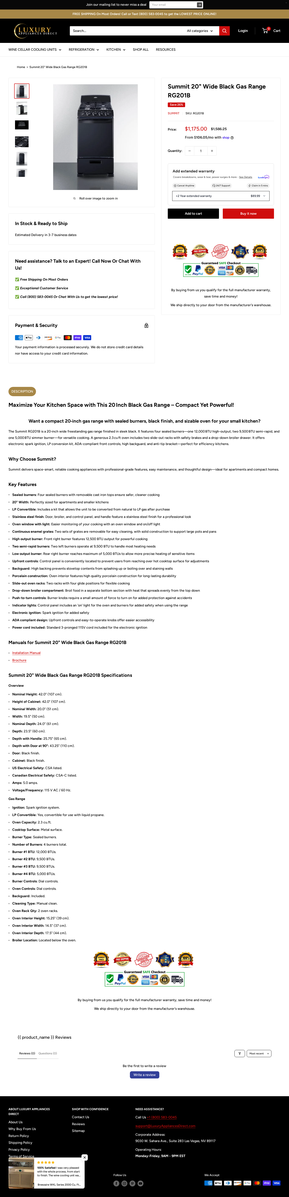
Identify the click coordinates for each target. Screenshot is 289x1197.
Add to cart (193, 214)
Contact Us (80, 1117)
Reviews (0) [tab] (27, 1053)
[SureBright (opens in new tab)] (263, 177)
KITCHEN (113, 50)
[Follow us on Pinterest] (132, 1183)
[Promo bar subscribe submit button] (199, 4)
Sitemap (78, 1131)
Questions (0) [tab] (48, 1053)
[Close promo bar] (286, 2)
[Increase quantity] (212, 150)
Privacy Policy (19, 1150)
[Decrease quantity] (189, 150)
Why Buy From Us (22, 1129)
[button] (84, 1157)
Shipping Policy (20, 1143)
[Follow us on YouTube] (140, 1183)
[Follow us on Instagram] (124, 1183)
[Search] (224, 30)
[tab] (22, 391)
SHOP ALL (141, 50)
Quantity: (175, 151)
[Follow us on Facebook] (116, 1183)
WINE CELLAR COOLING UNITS (32, 50)
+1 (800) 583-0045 (162, 1117)
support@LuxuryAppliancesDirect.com (165, 1126)
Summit (173, 113)
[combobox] (126, 30)
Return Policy (18, 1136)
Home (21, 67)
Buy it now (248, 214)
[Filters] (239, 1053)
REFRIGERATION (81, 50)
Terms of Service (21, 1156)
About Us (15, 1122)
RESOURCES (166, 50)
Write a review (144, 1075)
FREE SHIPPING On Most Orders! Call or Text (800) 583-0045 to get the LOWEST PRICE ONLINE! (144, 14)
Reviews (78, 1124)
